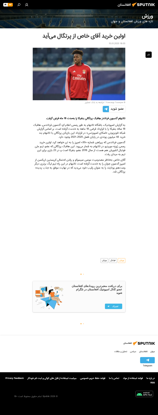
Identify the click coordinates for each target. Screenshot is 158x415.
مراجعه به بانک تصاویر (94, 103)
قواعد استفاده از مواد (133, 378)
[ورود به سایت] (27, 5)
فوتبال (113, 260)
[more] (149, 55)
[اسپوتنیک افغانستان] (144, 8)
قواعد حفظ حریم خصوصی (92, 378)
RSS (152, 383)
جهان (152, 351)
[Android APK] (144, 394)
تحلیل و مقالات (120, 351)
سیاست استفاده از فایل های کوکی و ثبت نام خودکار (51, 378)
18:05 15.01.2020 (117, 44)
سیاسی (133, 351)
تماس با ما (114, 378)
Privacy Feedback (14, 378)
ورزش (121, 260)
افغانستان (143, 351)
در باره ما (150, 378)
